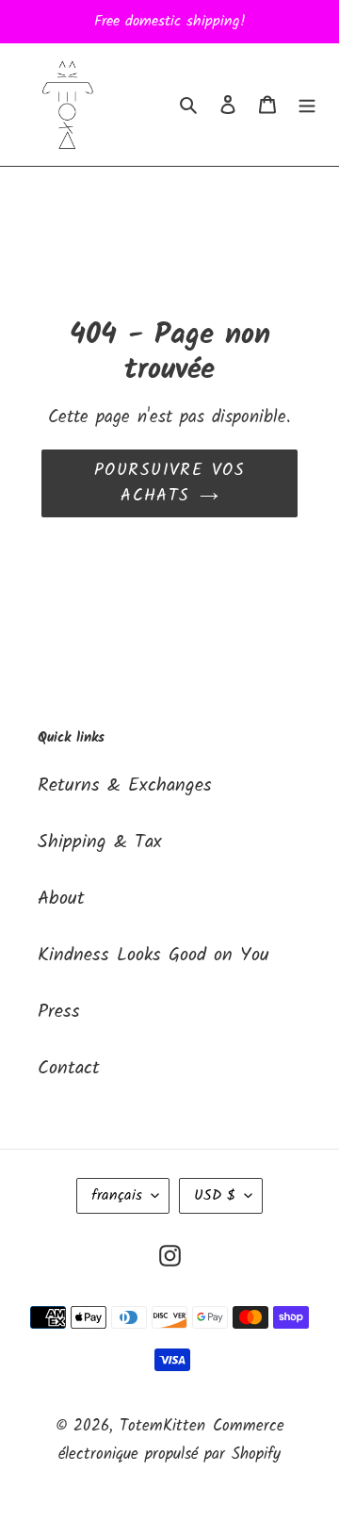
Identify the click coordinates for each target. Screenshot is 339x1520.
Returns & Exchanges (125, 786)
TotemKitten (162, 1426)
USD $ (214, 1195)
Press (59, 1012)
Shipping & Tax (100, 842)
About (61, 899)
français (116, 1195)
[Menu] (307, 104)
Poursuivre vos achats (169, 483)
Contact (69, 1069)
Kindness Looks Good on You (153, 955)
